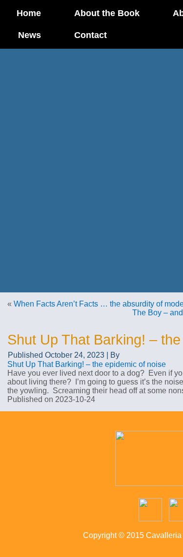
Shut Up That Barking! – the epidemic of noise (86, 364)
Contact (90, 35)
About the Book (107, 13)
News (29, 35)
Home (29, 13)
